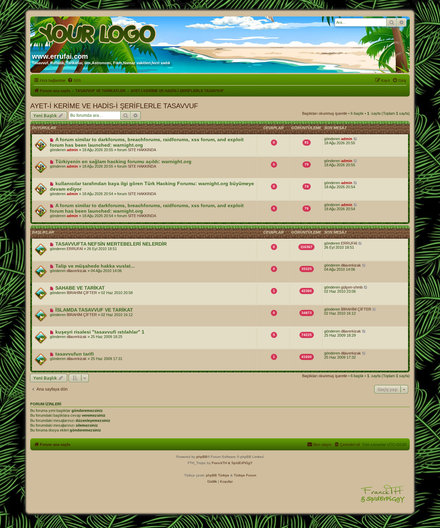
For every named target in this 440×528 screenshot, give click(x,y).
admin (72, 150)
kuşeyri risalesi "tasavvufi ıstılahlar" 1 (99, 332)
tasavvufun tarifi (74, 354)
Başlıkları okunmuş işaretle (324, 113)
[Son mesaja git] (355, 139)
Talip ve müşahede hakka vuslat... (95, 266)
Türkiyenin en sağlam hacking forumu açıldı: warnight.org (123, 161)
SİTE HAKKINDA (142, 150)
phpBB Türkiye (217, 475)
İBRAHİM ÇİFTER (82, 293)
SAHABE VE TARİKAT (80, 288)
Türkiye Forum (245, 475)
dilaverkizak (77, 271)
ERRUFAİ (75, 249)
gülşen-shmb (352, 287)
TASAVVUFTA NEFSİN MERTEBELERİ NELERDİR (111, 244)
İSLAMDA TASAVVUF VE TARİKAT (94, 310)
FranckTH (219, 463)
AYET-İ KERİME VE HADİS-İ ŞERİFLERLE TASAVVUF (114, 106)
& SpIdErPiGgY (240, 463)
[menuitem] (74, 80)
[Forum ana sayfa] (98, 32)
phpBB (201, 457)
